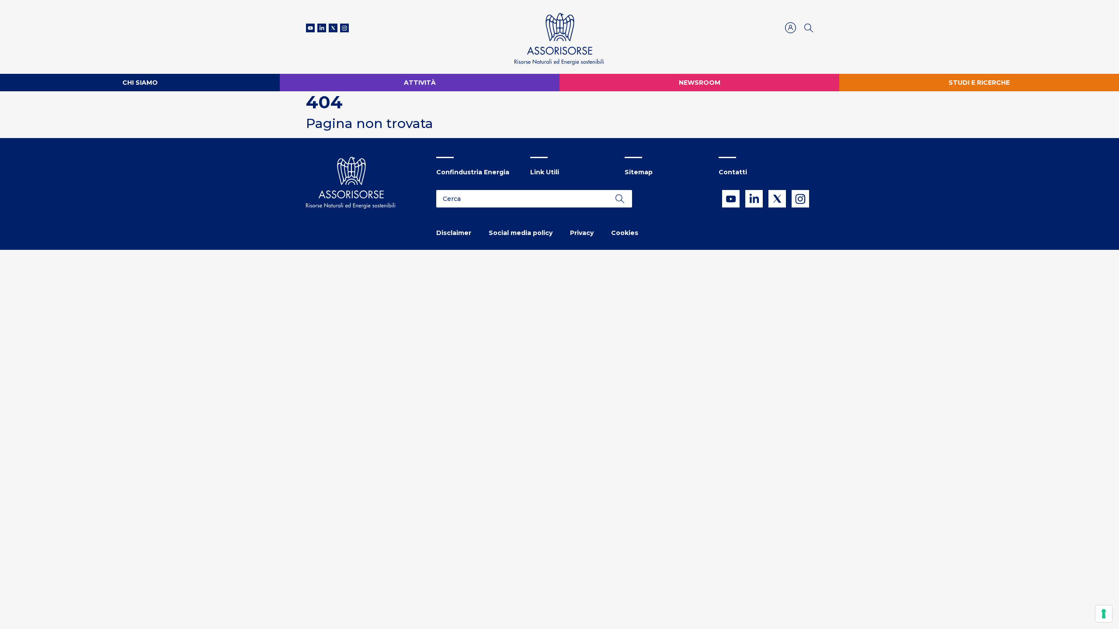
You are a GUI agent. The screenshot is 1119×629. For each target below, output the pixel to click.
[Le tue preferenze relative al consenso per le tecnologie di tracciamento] (1103, 613)
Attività (420, 82)
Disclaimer (453, 233)
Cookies (624, 233)
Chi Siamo (140, 82)
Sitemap (639, 172)
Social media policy (521, 233)
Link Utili (544, 172)
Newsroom (699, 82)
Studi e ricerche (979, 82)
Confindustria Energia (472, 172)
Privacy (582, 233)
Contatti (733, 172)
